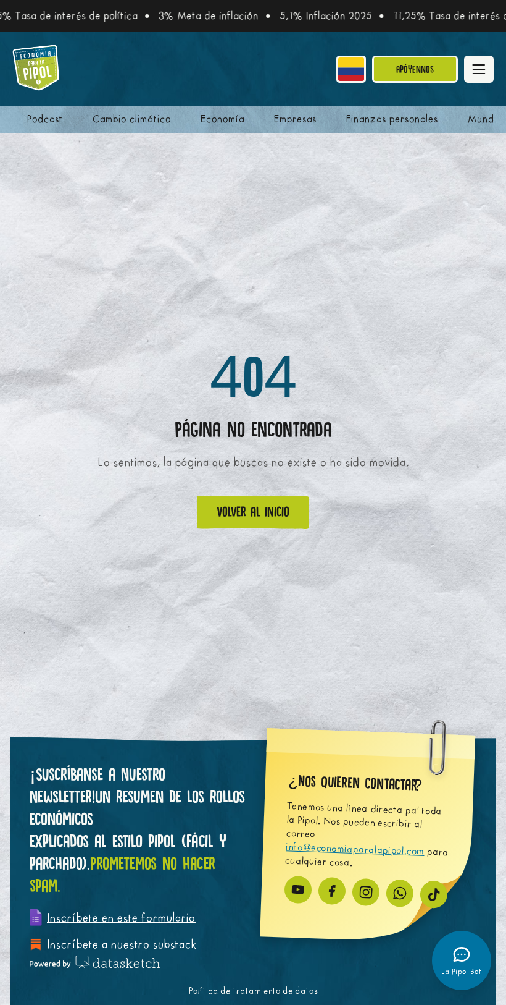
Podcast (45, 119)
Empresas (295, 119)
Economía (222, 119)
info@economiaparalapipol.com (355, 849)
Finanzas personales (392, 119)
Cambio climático (132, 119)
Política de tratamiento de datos (253, 991)
